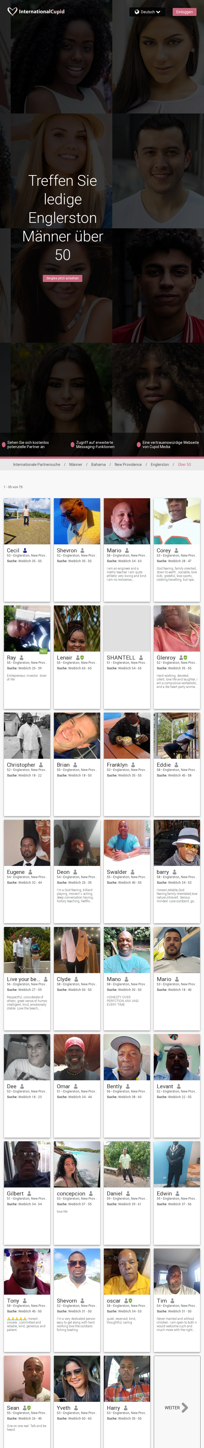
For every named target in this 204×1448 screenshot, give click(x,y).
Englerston (160, 464)
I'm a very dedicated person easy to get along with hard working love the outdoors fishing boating (76, 1324)
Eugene (16, 872)
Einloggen (184, 12)
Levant (165, 1086)
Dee (11, 1086)
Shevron (67, 550)
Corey (164, 550)
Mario (114, 550)
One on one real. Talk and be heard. (26, 1428)
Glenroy (166, 657)
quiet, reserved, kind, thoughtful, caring (121, 1320)
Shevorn (67, 1301)
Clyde (64, 979)
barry (163, 872)
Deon (63, 872)
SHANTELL (121, 657)
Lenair (64, 657)
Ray (11, 657)
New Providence (128, 464)
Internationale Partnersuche (36, 464)
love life (62, 1211)
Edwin (164, 1193)
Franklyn (117, 765)
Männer (75, 464)
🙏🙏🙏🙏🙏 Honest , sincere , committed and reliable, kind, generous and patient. (26, 1324)
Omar (63, 1086)
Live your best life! (23, 979)
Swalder (117, 872)
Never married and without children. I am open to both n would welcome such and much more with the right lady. (177, 1324)
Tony (13, 1301)
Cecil (13, 550)
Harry (113, 1408)
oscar (114, 1301)
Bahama (98, 464)
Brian (63, 765)
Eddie (164, 765)
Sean (13, 1408)
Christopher (21, 765)
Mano (114, 979)
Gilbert (15, 1193)
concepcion (71, 1193)
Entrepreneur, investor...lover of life (26, 677)
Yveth (63, 1408)
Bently (114, 1086)
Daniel (114, 1193)
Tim (162, 1301)
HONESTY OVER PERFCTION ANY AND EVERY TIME (123, 1001)
